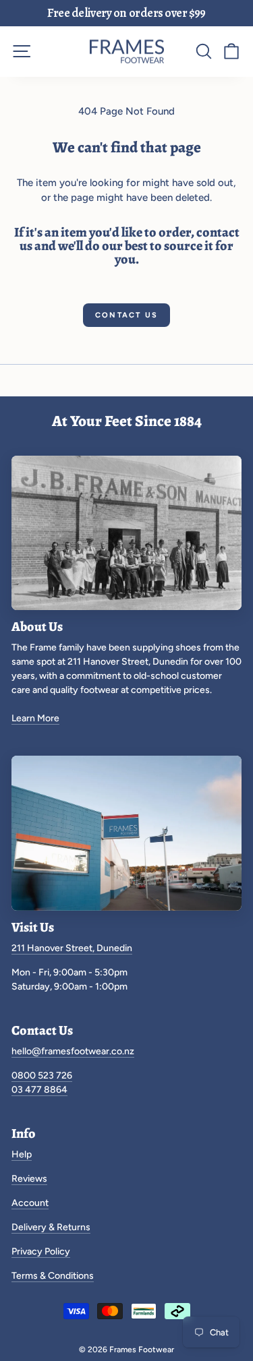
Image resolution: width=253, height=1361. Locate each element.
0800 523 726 (41, 1075)
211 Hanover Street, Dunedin (71, 948)
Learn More (35, 718)
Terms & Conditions (52, 1275)
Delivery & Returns (50, 1227)
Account (30, 1203)
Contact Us (126, 315)
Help (21, 1154)
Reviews (29, 1178)
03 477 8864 (39, 1089)
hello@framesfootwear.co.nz (72, 1051)
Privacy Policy (40, 1251)
